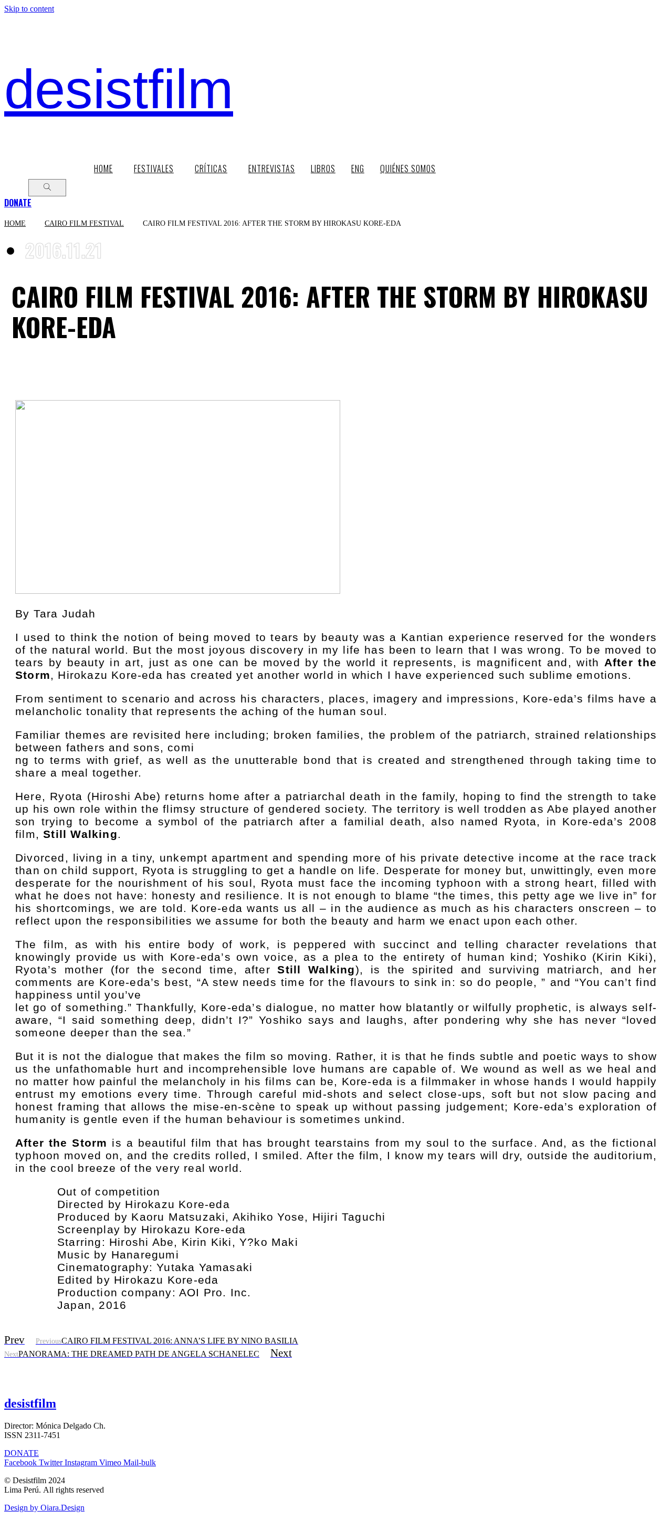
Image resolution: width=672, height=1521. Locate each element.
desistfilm (118, 89)
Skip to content (29, 8)
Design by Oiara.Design (44, 1507)
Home (15, 223)
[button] (18, 202)
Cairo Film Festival (84, 223)
